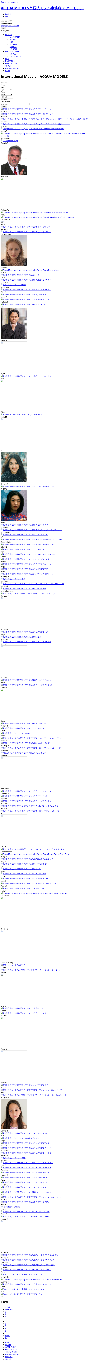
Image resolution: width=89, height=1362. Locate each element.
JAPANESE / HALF (12, 51)
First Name (5, 101)
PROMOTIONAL (16, 56)
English (8, 14)
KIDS (7, 58)
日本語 (7, 16)
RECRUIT (8, 1356)
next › (7, 1336)
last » (7, 1338)
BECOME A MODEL (13, 68)
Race (3, 92)
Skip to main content (9, 2)
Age (2, 87)
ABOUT (8, 66)
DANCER (13, 46)
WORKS (8, 1344)
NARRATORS (10, 61)
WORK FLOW (10, 1347)
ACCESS (8, 1359)
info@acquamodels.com (10, 25)
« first (7, 1307)
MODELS (8, 34)
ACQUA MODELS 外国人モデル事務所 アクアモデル (42, 8)
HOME (7, 1342)
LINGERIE (13, 49)
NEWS (7, 70)
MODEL (13, 54)
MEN (12, 42)
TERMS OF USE (11, 1352)
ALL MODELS (15, 37)
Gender (4, 82)
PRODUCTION (11, 63)
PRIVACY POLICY (12, 1349)
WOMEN (13, 39)
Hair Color (5, 97)
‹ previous (9, 1309)
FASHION (13, 44)
